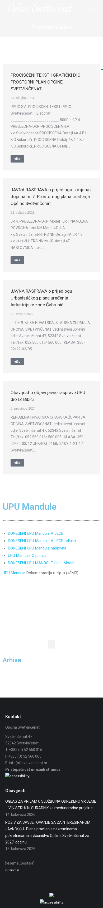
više (17, 159)
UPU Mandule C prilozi (27, 555)
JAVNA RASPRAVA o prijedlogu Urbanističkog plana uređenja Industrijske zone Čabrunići (41, 297)
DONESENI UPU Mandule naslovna (37, 548)
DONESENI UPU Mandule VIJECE (35, 533)
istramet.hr (12, 870)
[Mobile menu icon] (92, 8)
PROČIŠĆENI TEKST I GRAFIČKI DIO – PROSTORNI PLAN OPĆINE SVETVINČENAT (48, 81)
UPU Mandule (14, 573)
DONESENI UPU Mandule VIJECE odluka (42, 540)
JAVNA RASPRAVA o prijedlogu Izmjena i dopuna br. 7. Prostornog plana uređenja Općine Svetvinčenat (51, 196)
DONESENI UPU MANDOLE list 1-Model (41, 563)
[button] (51, 644)
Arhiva (12, 660)
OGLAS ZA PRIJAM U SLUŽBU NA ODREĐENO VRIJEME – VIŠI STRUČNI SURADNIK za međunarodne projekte (50, 804)
